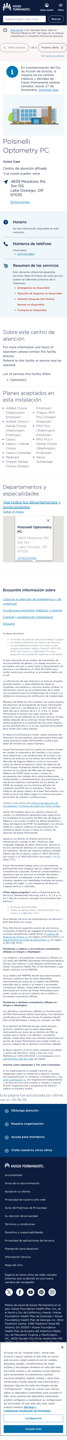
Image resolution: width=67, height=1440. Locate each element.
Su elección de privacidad (21, 1216)
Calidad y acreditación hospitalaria (28, 617)
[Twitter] (8, 1292)
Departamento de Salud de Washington (25, 939)
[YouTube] (30, 1292)
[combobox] (24, 19)
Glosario (9, 624)
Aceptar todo (33, 1429)
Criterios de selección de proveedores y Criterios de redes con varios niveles (31, 804)
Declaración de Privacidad (34, 1410)
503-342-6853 (26, 254)
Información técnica (18, 1256)
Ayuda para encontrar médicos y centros (32, 610)
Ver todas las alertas (52, 55)
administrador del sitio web (18, 1058)
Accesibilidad (13, 1175)
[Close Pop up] (48, 520)
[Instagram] (51, 1292)
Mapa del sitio (14, 1265)
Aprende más (48, 90)
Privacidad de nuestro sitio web (25, 1199)
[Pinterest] (41, 1292)
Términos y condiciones (20, 1224)
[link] (27, 557)
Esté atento (16, 30)
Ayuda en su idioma (17, 1191)
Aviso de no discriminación (22, 1183)
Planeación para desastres (21, 1248)
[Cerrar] (62, 1347)
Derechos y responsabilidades (24, 1232)
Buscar (56, 18)
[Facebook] (19, 1292)
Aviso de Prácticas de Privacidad (26, 1207)
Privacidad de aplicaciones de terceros (29, 1240)
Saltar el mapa (13, 511)
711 (36, 651)
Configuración (33, 1418)
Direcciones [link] (20, 202)
